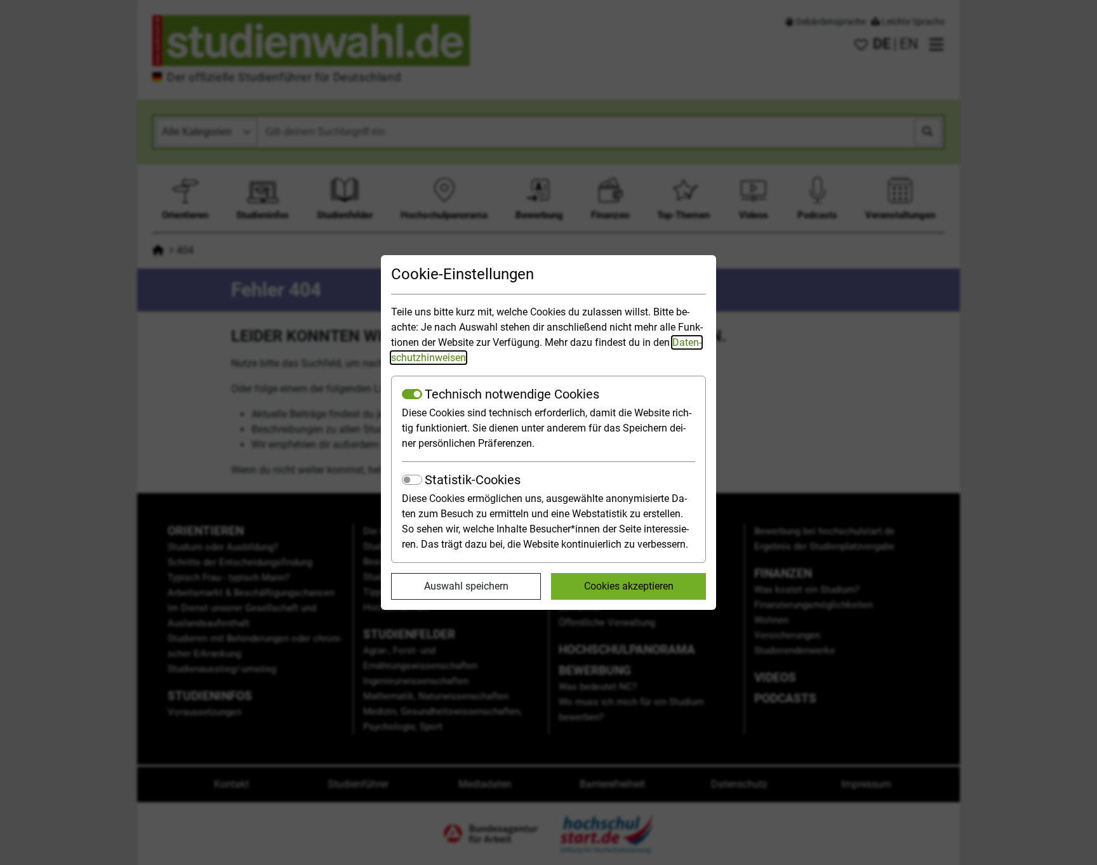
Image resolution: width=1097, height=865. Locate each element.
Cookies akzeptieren (629, 586)
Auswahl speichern (466, 586)
